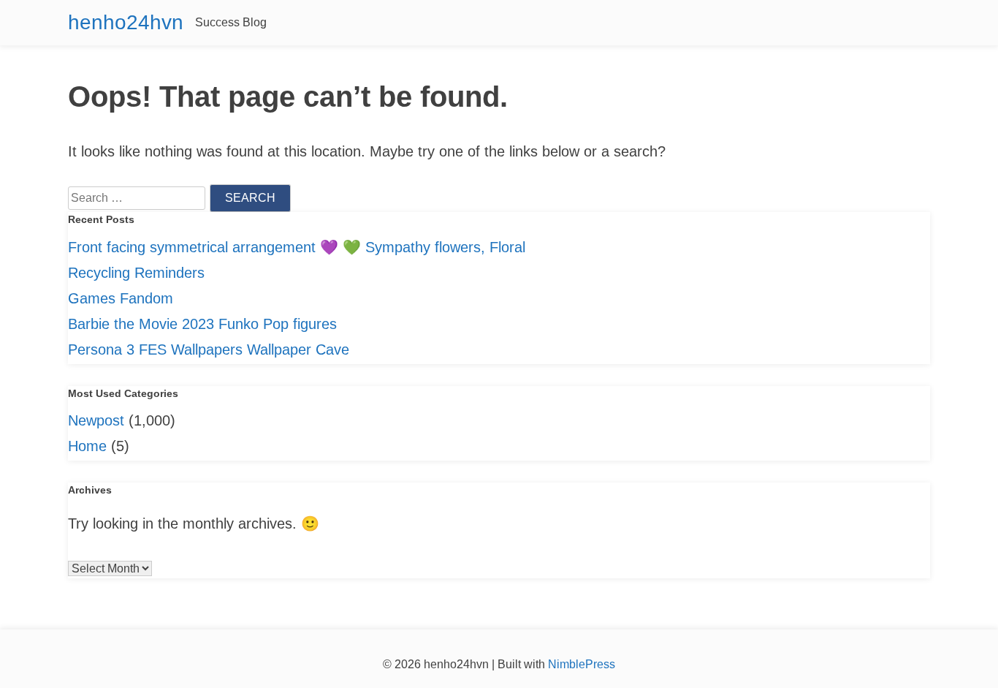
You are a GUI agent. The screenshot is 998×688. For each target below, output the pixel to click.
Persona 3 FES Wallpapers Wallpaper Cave (208, 349)
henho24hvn (125, 22)
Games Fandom (120, 298)
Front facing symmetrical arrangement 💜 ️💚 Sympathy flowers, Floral (296, 247)
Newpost (96, 420)
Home (87, 446)
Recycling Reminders (136, 273)
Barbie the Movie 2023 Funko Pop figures (202, 324)
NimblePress (580, 664)
